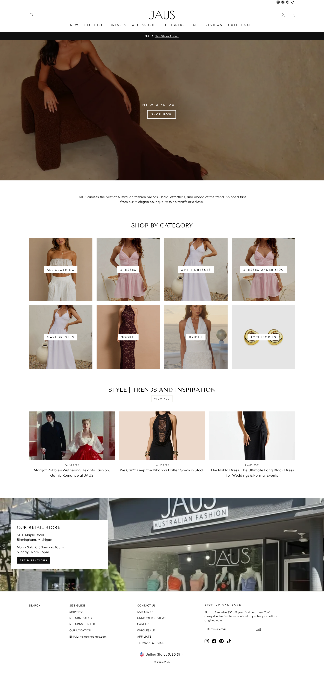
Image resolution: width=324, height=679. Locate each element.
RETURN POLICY (80, 618)
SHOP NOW (161, 114)
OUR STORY (145, 611)
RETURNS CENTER (82, 624)
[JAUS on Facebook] (214, 641)
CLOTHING (94, 25)
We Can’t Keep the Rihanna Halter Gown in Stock (162, 470)
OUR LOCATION (80, 630)
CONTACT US (146, 605)
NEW (74, 25)
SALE (195, 25)
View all (162, 398)
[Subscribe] (258, 629)
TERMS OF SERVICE (150, 643)
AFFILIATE (144, 636)
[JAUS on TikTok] (228, 641)
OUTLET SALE (241, 25)
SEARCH (35, 605)
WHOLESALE (146, 630)
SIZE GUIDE (77, 605)
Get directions (33, 560)
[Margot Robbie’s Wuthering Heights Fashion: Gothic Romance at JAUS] (72, 435)
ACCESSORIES (145, 25)
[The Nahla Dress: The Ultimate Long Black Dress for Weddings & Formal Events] (252, 435)
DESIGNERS (174, 25)
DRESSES (118, 25)
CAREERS (143, 624)
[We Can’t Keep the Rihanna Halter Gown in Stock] (162, 435)
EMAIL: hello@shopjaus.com (87, 636)
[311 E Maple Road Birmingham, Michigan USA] (162, 544)
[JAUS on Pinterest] (221, 641)
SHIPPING (76, 611)
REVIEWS (214, 25)
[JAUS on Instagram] (207, 641)
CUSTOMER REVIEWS (151, 618)
